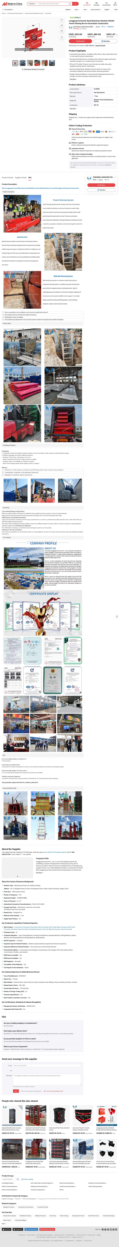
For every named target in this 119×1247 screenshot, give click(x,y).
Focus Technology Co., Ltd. (46, 1240)
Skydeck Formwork (8, 1207)
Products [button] (32, 4)
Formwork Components (37, 1190)
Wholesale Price (70, 1235)
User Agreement (70, 1240)
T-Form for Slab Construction (51, 929)
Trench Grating (64, 1216)
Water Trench (7, 1220)
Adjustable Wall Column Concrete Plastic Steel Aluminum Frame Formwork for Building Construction (12, 1130)
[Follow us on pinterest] (113, 1229)
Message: (9, 1075)
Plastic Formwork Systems (9, 1186)
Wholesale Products (59, 1235)
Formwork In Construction (25, 1207)
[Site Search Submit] (75, 4)
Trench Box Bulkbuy (20, 1220)
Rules (116, 9)
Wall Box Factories (40, 1216)
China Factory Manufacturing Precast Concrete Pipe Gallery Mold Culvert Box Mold (12, 1163)
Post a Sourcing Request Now (53, 1091)
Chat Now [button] (106, 41)
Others (61, 1190)
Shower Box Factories (9, 1216)
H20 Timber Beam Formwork (58, 927)
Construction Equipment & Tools (34, 13)
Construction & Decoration (15, 13)
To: (11, 1070)
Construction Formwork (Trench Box (25, 927)
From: (10, 1066)
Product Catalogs (28, 1179)
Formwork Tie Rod (42, 1207)
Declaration (79, 1240)
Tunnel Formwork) (66, 929)
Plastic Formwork (43, 927)
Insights (99, 1235)
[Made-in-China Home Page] (12, 4)
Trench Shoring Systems (95, 1186)
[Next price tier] (116, 34)
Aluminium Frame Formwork (20, 929)
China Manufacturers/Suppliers (45, 1235)
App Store (6, 1229)
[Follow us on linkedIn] (116, 1229)
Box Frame (53, 1216)
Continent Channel (81, 1235)
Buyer (76, 9)
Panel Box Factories (25, 1216)
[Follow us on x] (105, 1229)
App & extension (95, 9)
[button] (70, 3)
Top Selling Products (8, 1183)
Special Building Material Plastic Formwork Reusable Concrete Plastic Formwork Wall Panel (82, 1163)
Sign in (115, 5)
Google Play (17, 1229)
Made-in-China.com (51, 1237)
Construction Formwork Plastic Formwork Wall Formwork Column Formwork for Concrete (106, 1163)
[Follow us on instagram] (108, 1229)
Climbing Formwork (35, 929)
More (3, 1224)
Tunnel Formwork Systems (67, 1186)
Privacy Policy (87, 1240)
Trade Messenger (31, 1229)
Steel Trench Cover (93, 1216)
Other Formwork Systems (9, 1190)
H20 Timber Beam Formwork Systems (41, 1183)
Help (85, 9)
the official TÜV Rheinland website (55, 852)
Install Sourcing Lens (48, 1229)
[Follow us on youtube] (111, 1229)
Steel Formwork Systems (67, 1183)
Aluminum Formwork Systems (97, 1183)
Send (16, 1091)
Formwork (48, 13)
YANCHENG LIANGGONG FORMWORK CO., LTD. (83, 26)
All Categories (8, 9)
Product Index (91, 1235)
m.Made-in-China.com (63, 1237)
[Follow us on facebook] (103, 1229)
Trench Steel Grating (108, 1216)
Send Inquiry (80, 41)
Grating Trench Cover (78, 1216)
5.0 (95, 180)
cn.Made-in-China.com (77, 1237)
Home (3, 13)
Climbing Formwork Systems (39, 1186)
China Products (31, 1235)
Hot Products (21, 1235)
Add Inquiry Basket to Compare (34, 69)
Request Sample (100, 45)
